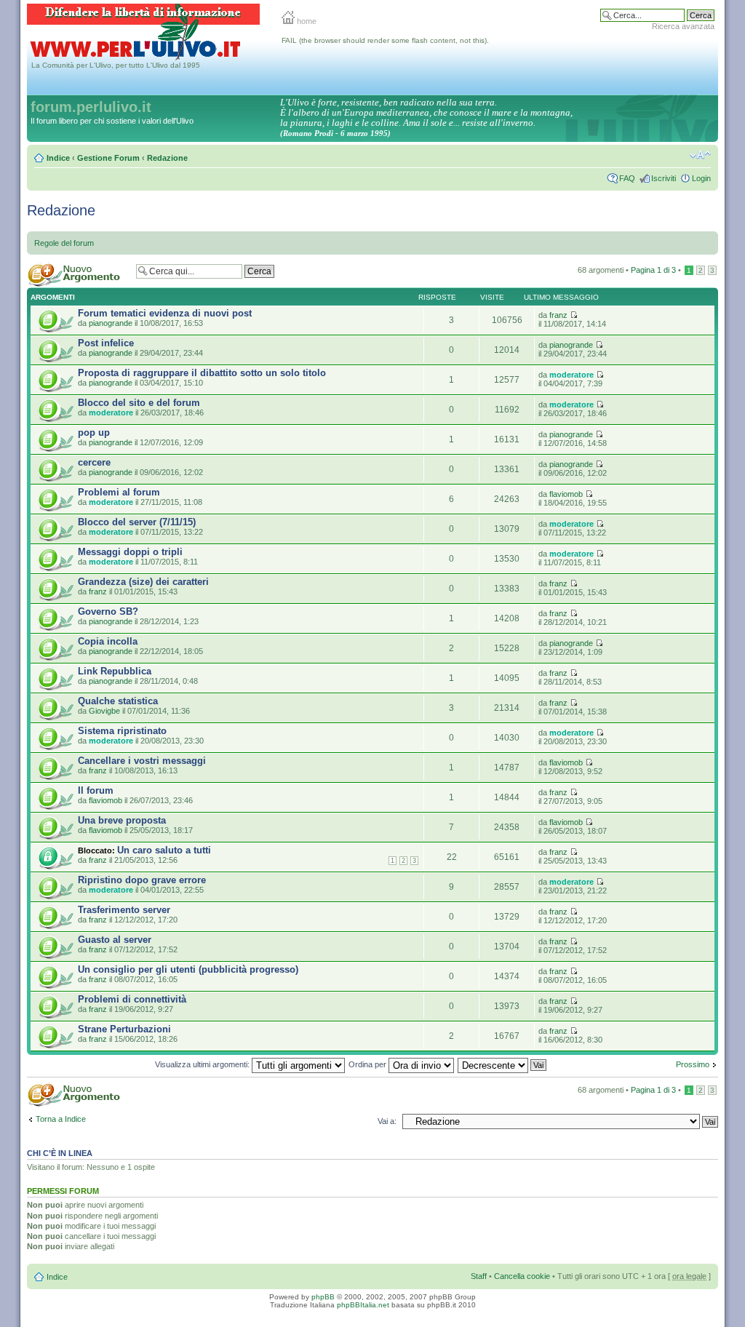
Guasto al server (114, 939)
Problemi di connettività (132, 999)
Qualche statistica (118, 701)
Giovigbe (104, 710)
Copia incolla (108, 641)
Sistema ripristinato (122, 730)
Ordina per (368, 1064)
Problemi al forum (119, 492)
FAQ (627, 178)
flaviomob (566, 494)
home (305, 21)
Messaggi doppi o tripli (130, 551)
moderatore (571, 374)
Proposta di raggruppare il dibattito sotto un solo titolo (202, 372)
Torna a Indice (61, 1119)
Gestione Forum (108, 158)
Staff (479, 1276)
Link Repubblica (114, 671)
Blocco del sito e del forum (139, 402)
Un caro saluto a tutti (164, 850)
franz (558, 315)
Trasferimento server (124, 909)
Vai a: (387, 1121)
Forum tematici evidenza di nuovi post (165, 313)
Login (701, 178)
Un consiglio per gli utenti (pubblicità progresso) (188, 969)
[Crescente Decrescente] (503, 1064)
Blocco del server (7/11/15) (137, 522)
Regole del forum (64, 243)
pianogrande (110, 323)
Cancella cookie (522, 1276)
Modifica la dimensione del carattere (700, 155)
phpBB (323, 1297)
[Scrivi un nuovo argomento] (78, 274)
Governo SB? (108, 611)
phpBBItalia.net (363, 1305)
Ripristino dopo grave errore (142, 879)
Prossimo (692, 1064)
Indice (58, 158)
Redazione (167, 158)
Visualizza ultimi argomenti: (203, 1064)
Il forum (95, 790)
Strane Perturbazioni (124, 1029)
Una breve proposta (122, 820)
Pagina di (653, 270)
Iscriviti (663, 178)
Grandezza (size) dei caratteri (143, 581)
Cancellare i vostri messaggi (142, 760)
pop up (94, 432)
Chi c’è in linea (59, 1153)
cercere (94, 462)
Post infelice (106, 343)
